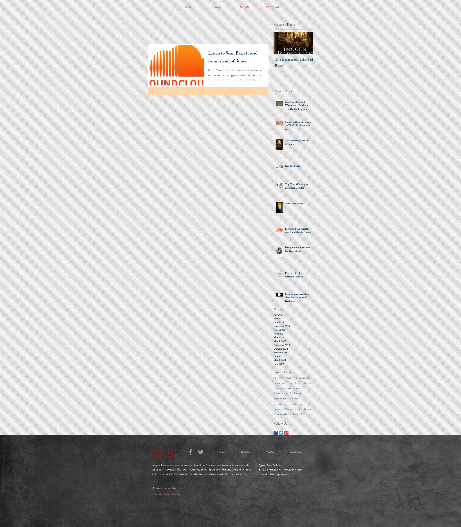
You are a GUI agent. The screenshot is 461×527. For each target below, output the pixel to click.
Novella (292, 403)
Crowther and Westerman (287, 388)
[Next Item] (307, 43)
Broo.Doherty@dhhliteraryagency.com (280, 469)
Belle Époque (302, 377)
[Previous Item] (279, 43)
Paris (300, 403)
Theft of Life (299, 414)
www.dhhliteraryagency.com (274, 474)
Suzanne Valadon (282, 414)
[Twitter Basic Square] (281, 433)
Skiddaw (307, 409)
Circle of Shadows (304, 382)
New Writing (280, 403)
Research (278, 409)
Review (288, 409)
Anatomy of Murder (284, 377)
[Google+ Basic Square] (286, 433)
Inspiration (295, 393)
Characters (287, 382)
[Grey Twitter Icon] (201, 452)
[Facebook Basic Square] (276, 433)
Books (277, 382)
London (294, 398)
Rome (297, 409)
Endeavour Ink (281, 393)
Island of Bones (281, 398)
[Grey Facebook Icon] (191, 452)
